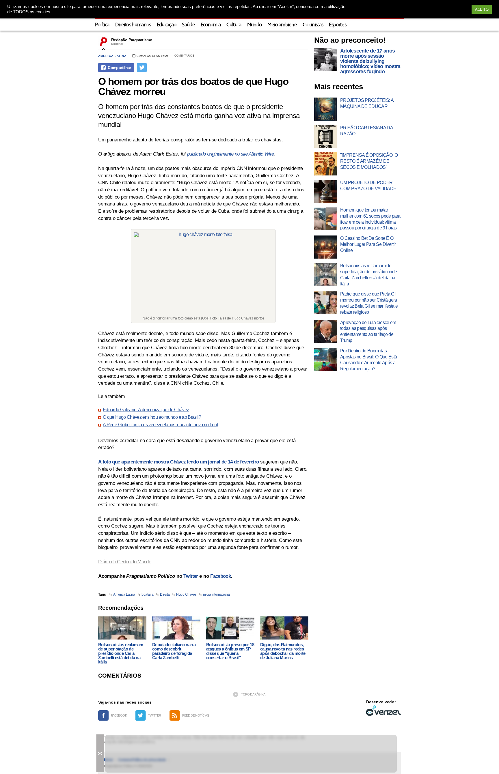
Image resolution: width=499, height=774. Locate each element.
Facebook (220, 576)
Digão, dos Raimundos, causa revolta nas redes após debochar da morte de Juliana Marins (283, 651)
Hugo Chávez (186, 594)
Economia (211, 25)
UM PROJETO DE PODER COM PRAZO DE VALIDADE (368, 185)
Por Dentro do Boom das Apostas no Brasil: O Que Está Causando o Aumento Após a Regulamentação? (368, 359)
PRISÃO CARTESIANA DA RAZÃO (366, 130)
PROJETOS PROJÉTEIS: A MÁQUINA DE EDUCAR (367, 103)
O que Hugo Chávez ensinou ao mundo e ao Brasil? (152, 417)
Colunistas (313, 25)
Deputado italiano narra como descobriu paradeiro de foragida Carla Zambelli (173, 651)
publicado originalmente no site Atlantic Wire (230, 154)
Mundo (254, 25)
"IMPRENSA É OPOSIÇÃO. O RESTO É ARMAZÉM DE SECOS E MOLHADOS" (369, 161)
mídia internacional (216, 594)
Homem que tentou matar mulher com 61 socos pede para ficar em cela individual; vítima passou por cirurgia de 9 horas (370, 218)
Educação (166, 25)
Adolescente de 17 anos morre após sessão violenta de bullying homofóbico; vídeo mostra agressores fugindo (370, 61)
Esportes (337, 25)
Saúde (188, 25)
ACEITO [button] (481, 9)
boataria (147, 594)
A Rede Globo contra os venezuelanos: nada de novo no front (160, 424)
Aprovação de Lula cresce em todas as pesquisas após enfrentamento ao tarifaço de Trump (368, 331)
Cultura (233, 25)
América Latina (112, 55)
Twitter (190, 576)
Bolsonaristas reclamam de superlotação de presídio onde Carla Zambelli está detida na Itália (120, 653)
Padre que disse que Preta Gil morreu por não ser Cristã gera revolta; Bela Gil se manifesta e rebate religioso (369, 302)
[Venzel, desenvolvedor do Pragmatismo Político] (383, 710)
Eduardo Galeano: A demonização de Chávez (146, 409)
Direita (165, 594)
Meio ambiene (282, 25)
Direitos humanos (133, 25)
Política (102, 25)
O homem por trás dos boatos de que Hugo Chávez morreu (193, 86)
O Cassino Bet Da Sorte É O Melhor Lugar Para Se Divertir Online (368, 244)
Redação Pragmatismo (131, 40)
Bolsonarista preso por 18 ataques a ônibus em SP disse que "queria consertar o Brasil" (230, 651)
